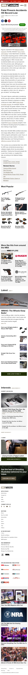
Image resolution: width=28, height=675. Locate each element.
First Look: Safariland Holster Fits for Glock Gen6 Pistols (9, 362)
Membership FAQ (5, 549)
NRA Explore (4, 539)
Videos (2, 528)
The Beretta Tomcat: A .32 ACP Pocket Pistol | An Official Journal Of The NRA (6, 279)
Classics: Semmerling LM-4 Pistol (8, 336)
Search (2, 501)
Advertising (3, 493)
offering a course (6, 141)
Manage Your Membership (7, 551)
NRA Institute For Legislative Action (9, 537)
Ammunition (4, 517)
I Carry (3, 438)
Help (2, 499)
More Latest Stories (17, 374)
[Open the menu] (25, 5)
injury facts (12, 163)
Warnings (3, 670)
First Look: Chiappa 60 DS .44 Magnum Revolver (8, 345)
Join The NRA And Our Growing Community (10, 624)
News (2, 17)
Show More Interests (17, 459)
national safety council (9, 161)
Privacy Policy (4, 668)
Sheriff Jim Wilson (7, 391)
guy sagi (17, 163)
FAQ (2, 497)
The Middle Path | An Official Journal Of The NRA (6, 262)
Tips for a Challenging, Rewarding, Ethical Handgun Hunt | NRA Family (12, 417)
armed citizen (12, 412)
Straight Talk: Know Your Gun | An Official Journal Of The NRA (13, 410)
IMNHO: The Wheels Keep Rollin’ (13, 312)
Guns (2, 521)
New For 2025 (4, 515)
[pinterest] (9, 20)
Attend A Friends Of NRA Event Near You (13, 663)
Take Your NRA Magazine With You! (12, 605)
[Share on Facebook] (2, 20)
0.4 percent (22, 86)
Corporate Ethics (19, 668)
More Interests (15, 388)
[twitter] (5, 20)
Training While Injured (9, 168)
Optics (2, 523)
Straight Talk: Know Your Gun (8, 354)
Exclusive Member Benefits (7, 547)
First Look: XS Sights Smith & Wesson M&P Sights (9, 328)
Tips (5, 323)
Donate (19, 1)
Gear (2, 519)
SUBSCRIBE (9, 478)
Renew (15, 1)
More (10, 290)
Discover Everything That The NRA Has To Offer (14, 644)
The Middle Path (8, 172)
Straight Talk (5, 412)
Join (11, 1)
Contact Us (3, 495)
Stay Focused (7, 170)
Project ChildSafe (12, 123)
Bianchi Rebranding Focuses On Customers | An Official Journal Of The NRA (20, 279)
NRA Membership (5, 545)
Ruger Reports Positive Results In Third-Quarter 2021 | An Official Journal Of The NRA (21, 263)
